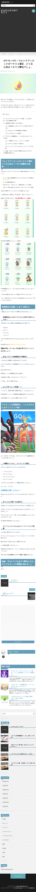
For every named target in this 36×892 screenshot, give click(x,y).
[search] (34, 5)
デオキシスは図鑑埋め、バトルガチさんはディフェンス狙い (17, 137)
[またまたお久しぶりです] (4, 729)
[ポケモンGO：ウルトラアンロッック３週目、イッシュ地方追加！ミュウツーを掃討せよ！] (4, 673)
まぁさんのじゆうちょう (9, 11)
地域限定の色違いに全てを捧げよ (13, 123)
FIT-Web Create (18, 887)
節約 (4, 856)
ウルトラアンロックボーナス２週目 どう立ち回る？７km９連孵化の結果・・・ (17, 119)
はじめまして (14, 580)
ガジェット (5, 823)
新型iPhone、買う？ (8, 593)
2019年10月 (6, 802)
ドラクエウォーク (7, 831)
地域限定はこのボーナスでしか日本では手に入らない (19, 127)
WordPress (32, 887)
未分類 (4, 848)
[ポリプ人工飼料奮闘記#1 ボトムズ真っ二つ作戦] (4, 738)
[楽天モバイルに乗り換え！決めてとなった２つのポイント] (4, 748)
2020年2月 (5, 798)
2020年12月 (6, 789)
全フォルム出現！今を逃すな (15, 143)
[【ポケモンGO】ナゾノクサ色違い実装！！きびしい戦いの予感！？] (4, 699)
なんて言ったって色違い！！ (15, 133)
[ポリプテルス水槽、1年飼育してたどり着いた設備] (4, 766)
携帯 (4, 844)
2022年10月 (6, 781)
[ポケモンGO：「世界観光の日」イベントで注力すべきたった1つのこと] (4, 687)
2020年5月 (5, 794)
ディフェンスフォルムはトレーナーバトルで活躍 (19, 147)
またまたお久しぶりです (17, 726)
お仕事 (4, 819)
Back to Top (18, 876)
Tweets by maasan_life (7, 869)
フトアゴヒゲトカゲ (7, 835)
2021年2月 (5, 785)
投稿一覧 (22, 651)
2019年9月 (5, 806)
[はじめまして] (4, 583)
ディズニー (5, 827)
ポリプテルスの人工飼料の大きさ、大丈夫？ (22, 754)
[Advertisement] (18, 32)
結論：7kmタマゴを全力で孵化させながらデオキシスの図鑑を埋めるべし (17, 152)
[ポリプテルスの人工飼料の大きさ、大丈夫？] (4, 757)
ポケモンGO (12, 71)
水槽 (4, 852)
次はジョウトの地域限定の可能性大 (16, 130)
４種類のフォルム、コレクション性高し (18, 140)
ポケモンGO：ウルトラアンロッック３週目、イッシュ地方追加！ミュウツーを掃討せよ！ (23, 672)
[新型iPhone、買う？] (31, 596)
